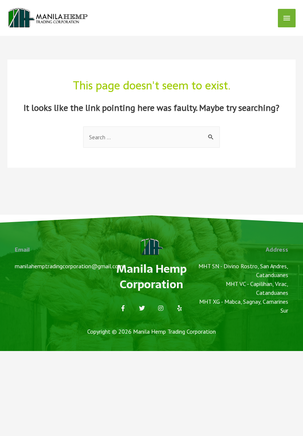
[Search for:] (151, 137)
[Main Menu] (287, 18)
